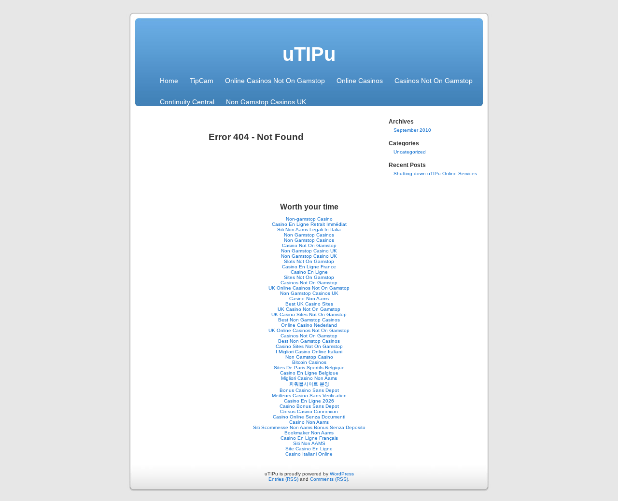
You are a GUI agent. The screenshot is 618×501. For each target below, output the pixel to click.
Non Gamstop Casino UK (309, 250)
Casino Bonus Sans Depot (309, 406)
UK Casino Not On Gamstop (309, 309)
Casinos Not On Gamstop (433, 80)
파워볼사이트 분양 (309, 384)
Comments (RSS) (329, 479)
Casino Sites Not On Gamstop (309, 346)
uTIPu (309, 54)
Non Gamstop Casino (309, 357)
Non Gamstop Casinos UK (266, 102)
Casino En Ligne (309, 272)
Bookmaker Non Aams (309, 432)
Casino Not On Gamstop (309, 245)
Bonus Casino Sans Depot (309, 390)
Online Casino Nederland (309, 325)
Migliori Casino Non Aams (309, 378)
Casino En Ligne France (309, 266)
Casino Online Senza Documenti (309, 416)
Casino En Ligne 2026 (309, 401)
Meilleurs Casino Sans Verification (309, 395)
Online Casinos (360, 80)
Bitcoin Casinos (309, 362)
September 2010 (412, 130)
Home (169, 80)
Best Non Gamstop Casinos (309, 319)
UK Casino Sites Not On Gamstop (309, 314)
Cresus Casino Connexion (309, 411)
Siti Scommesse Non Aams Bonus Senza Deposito (309, 427)
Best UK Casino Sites (309, 303)
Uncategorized (409, 151)
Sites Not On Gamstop (309, 277)
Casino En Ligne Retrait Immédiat (309, 224)
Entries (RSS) (283, 479)
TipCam (201, 80)
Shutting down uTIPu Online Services (435, 173)
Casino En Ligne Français (309, 438)
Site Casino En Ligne (309, 448)
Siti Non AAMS (309, 443)
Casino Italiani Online (309, 454)
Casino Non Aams (309, 298)
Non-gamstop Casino (309, 219)
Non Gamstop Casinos (309, 234)
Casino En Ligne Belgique (309, 373)
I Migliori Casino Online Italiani (309, 351)
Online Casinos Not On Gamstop (275, 80)
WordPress (342, 473)
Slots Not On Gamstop (309, 261)
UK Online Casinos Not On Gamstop (309, 288)
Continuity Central (187, 102)
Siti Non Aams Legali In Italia (309, 229)
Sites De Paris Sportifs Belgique (309, 367)
